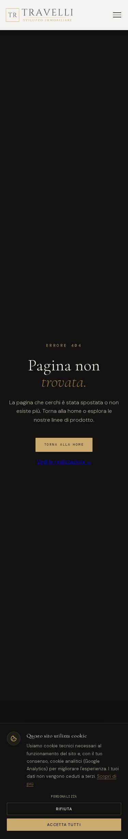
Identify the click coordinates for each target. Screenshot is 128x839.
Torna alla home (64, 445)
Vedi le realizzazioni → (64, 461)
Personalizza (64, 797)
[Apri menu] (117, 15)
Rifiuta (64, 809)
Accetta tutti (64, 824)
